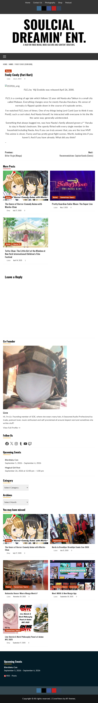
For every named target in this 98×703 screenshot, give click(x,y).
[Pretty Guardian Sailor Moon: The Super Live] (72, 186)
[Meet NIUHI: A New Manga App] (72, 575)
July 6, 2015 (17, 79)
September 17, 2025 (19, 643)
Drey (8, 210)
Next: (76, 154)
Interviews (73, 587)
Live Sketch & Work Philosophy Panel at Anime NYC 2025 (24, 638)
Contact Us (37, 3)
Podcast (68, 3)
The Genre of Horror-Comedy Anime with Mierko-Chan (23, 205)
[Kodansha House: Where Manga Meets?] (25, 575)
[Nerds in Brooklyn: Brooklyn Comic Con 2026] (72, 529)
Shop (60, 3)
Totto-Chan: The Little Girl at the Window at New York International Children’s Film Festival (25, 254)
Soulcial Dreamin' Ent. (49, 30)
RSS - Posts (11, 676)
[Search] (93, 56)
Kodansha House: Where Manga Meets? (21, 593)
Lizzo (8, 79)
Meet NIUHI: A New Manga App (64, 593)
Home (27, 3)
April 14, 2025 (17, 260)
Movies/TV (16, 244)
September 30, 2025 (66, 596)
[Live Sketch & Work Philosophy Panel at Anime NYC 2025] (25, 619)
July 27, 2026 (17, 210)
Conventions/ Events (67, 197)
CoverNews (57, 699)
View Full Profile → (11, 428)
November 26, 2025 (19, 596)
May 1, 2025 (64, 207)
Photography (50, 3)
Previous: (13, 154)
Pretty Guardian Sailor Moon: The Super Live (72, 204)
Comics (8, 587)
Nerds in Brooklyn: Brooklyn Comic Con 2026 (70, 547)
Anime (8, 71)
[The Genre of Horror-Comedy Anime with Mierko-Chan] (25, 186)
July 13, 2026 (64, 550)
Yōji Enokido (39, 90)
